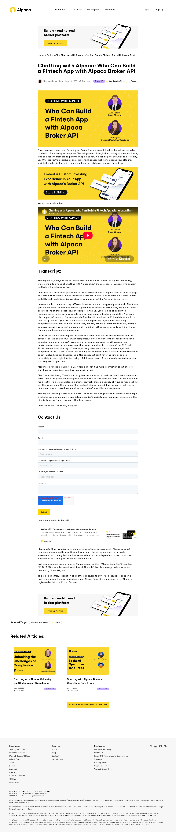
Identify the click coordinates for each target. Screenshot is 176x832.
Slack (11, 762)
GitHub (12, 779)
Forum (12, 766)
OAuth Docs (14, 759)
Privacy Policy (101, 762)
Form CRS (98, 752)
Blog (54, 752)
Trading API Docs (17, 749)
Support (13, 769)
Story (54, 749)
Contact (55, 756)
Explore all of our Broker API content (88, 705)
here (147, 824)
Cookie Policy (100, 766)
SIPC (100, 800)
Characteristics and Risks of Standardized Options (145, 807)
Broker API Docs (17, 752)
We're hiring (57, 759)
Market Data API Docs (19, 756)
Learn (12, 772)
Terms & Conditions (103, 769)
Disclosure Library (102, 749)
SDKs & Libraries (17, 775)
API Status (14, 782)
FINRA (94, 800)
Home (41, 55)
